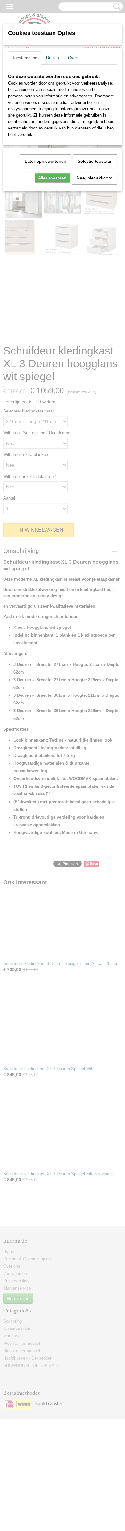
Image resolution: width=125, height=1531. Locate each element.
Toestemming (24, 57)
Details (52, 57)
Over (72, 57)
